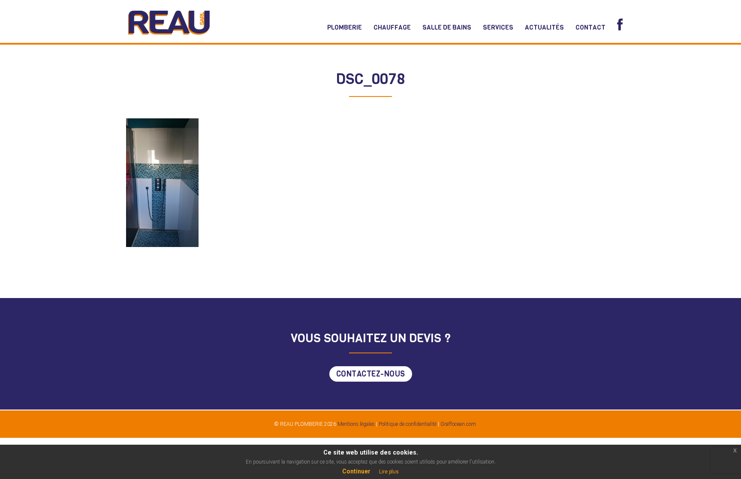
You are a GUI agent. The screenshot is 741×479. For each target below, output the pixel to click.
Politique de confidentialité (408, 424)
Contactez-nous (370, 374)
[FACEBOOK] (620, 25)
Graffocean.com (458, 424)
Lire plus (389, 472)
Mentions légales (355, 424)
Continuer (356, 471)
